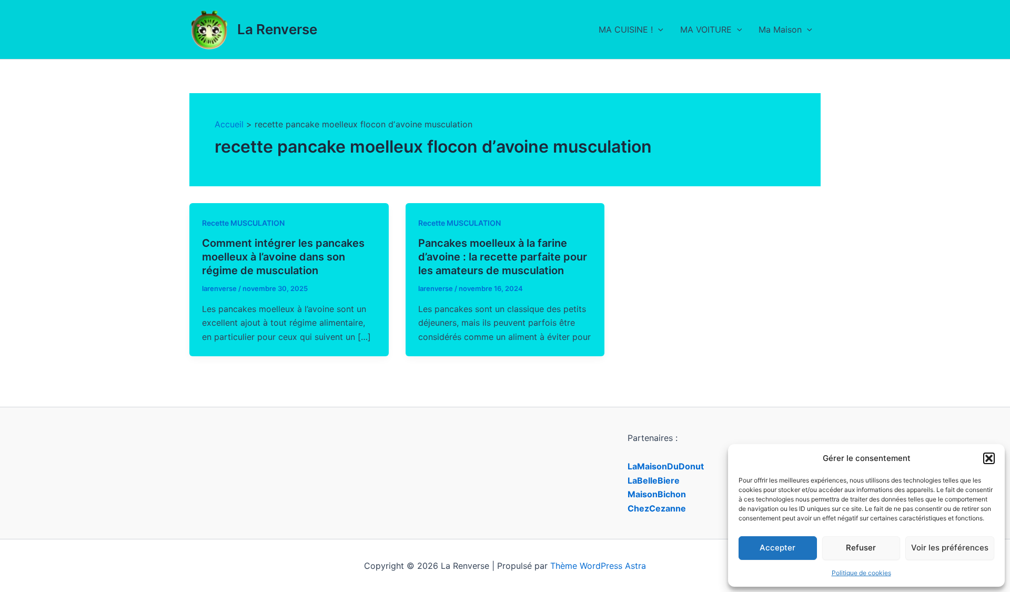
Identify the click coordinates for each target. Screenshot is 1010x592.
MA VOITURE (706, 29)
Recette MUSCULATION (243, 222)
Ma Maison (780, 29)
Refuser (861, 548)
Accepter (777, 548)
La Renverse (277, 29)
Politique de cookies (861, 573)
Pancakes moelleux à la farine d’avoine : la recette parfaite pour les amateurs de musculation (502, 257)
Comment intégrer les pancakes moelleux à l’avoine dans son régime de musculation (283, 257)
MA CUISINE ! (626, 29)
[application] (658, 29)
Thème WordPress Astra (598, 565)
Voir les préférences (949, 548)
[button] (989, 458)
